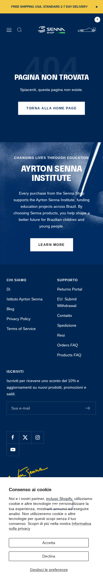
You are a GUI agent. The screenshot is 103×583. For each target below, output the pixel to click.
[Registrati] (88, 408)
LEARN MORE (51, 245)
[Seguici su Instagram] (37, 437)
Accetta (48, 543)
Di (8, 289)
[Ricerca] (19, 29)
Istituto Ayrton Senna (25, 299)
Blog (10, 309)
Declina (48, 556)
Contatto (64, 315)
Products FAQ (69, 355)
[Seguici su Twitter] (25, 437)
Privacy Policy (18, 319)
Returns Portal (69, 289)
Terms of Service (21, 328)
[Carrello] (86, 30)
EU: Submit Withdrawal (67, 302)
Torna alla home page (51, 108)
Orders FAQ (67, 345)
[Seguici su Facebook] (13, 437)
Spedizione (66, 325)
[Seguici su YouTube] (13, 449)
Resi (61, 335)
